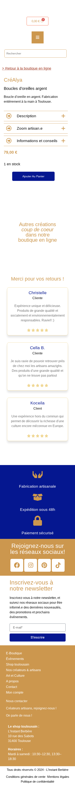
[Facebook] (16, 565)
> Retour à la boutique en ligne (26, 68)
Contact (11, 687)
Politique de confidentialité (37, 781)
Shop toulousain (17, 664)
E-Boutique (14, 653)
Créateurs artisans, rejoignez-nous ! (31, 708)
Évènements (15, 659)
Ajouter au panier (33, 176)
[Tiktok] (58, 565)
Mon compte (14, 692)
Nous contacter (16, 701)
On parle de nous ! (19, 715)
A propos (12, 681)
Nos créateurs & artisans (23, 670)
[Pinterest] (44, 565)
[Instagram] (30, 565)
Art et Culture (15, 675)
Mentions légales (58, 776)
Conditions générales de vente (25, 776)
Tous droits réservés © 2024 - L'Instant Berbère (37, 769)
